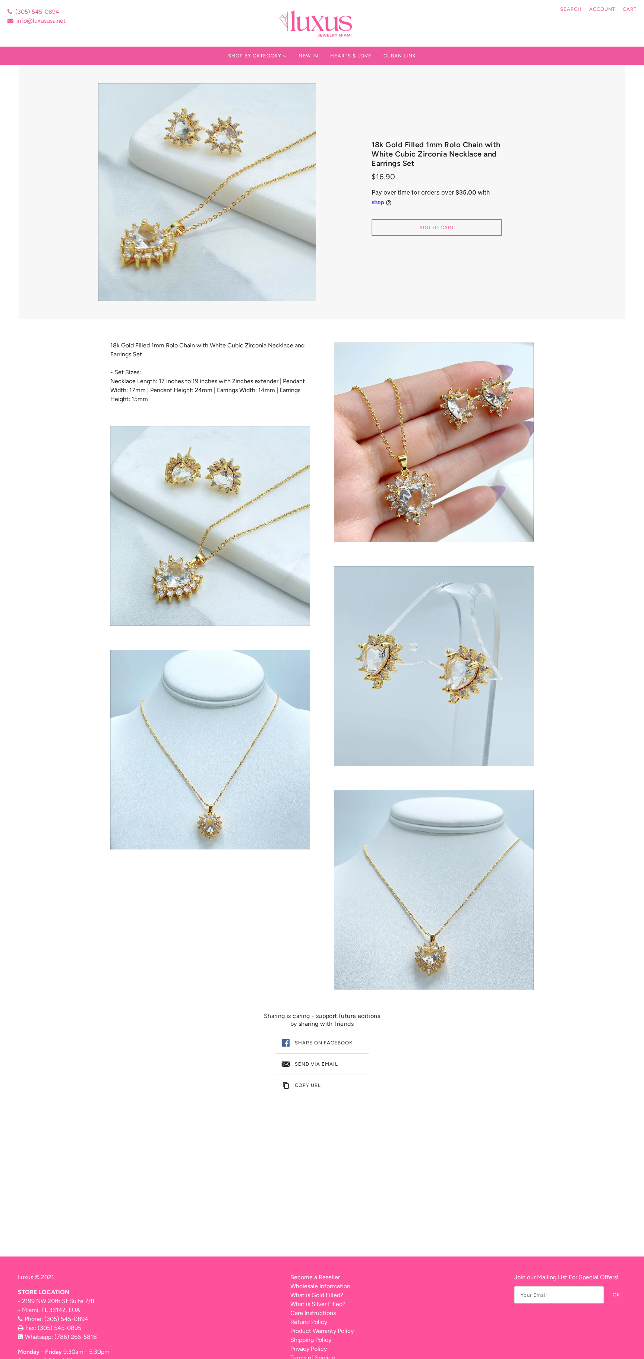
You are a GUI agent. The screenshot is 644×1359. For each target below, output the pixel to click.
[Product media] (210, 526)
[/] (316, 23)
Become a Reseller (315, 1277)
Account (602, 9)
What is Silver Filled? (317, 1304)
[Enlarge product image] (207, 192)
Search (571, 9)
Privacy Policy (308, 1348)
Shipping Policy (310, 1339)
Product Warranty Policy (322, 1330)
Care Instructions (313, 1313)
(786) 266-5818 (75, 1336)
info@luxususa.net (41, 20)
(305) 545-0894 (37, 11)
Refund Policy (308, 1321)
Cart (630, 9)
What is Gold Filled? (316, 1295)
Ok (616, 1294)
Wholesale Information (320, 1286)
